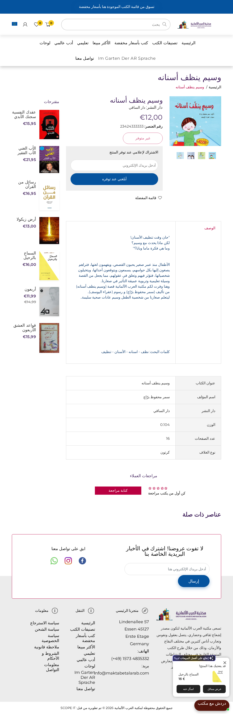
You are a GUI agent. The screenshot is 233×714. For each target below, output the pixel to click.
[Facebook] (82, 560)
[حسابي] (25, 24)
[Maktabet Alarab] (199, 24)
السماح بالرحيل (188, 674)
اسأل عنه (188, 689)
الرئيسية (215, 87)
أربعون (30, 289)
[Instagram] (68, 560)
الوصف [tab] (209, 228)
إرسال (193, 581)
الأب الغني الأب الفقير (27, 150)
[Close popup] (225, 661)
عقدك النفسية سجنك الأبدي (24, 114)
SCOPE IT (68, 708)
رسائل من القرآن (27, 184)
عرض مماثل (214, 689)
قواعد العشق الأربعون (24, 327)
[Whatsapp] (54, 560)
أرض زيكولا (26, 219)
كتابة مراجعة (118, 490)
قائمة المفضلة (145, 198)
